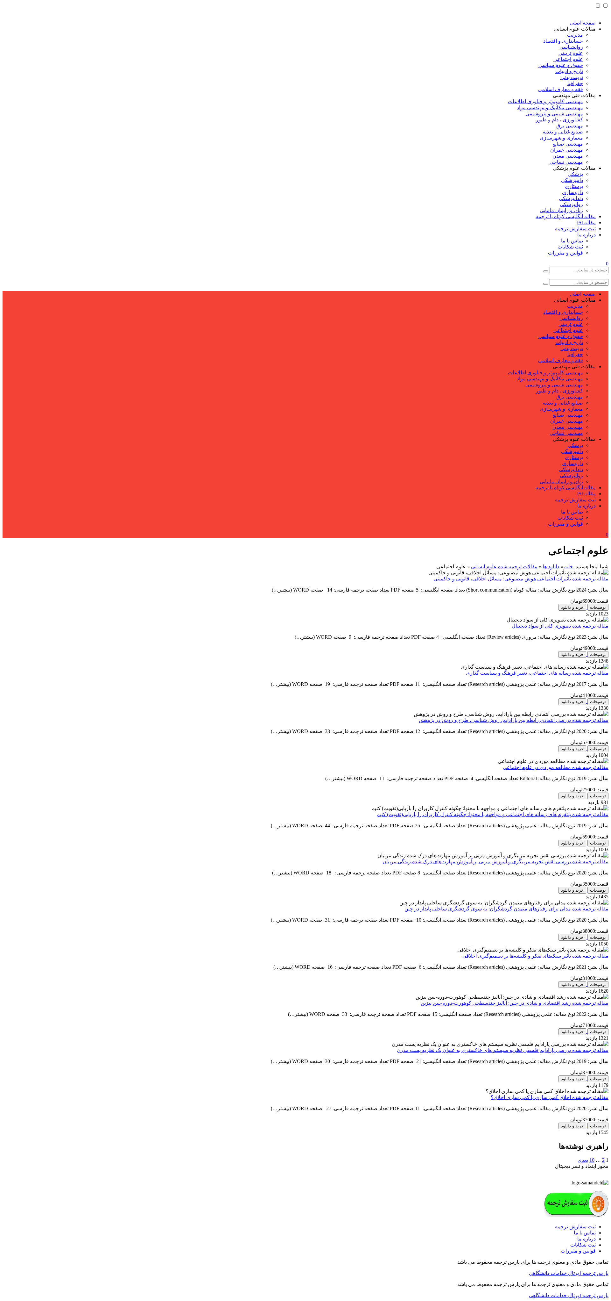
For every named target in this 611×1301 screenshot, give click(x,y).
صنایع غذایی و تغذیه (563, 131)
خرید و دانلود (572, 607)
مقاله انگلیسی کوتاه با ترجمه (566, 216)
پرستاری (574, 186)
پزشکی (575, 174)
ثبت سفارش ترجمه (575, 228)
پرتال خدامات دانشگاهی (554, 1273)
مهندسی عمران (566, 150)
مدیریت (575, 35)
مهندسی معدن (567, 156)
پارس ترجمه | (593, 1273)
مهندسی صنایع (567, 144)
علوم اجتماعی (568, 59)
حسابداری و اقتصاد (563, 41)
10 (591, 1160)
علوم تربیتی (570, 53)
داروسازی (572, 192)
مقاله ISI (586, 222)
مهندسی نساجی (566, 162)
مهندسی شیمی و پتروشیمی (554, 113)
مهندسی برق (569, 125)
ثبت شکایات (570, 246)
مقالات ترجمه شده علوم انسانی (504, 566)
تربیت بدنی (571, 77)
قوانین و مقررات (565, 252)
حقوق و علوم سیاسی (560, 65)
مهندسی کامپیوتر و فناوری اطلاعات (545, 101)
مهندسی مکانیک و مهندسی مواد (550, 107)
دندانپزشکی (571, 198)
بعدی (583, 1160)
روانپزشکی (571, 204)
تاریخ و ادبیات (569, 71)
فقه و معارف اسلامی (560, 89)
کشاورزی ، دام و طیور (559, 119)
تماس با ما (572, 240)
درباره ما (586, 234)
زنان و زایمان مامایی (561, 210)
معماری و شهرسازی (561, 137)
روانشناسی (571, 47)
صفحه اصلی (583, 22)
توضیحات (598, 607)
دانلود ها (551, 566)
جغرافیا (575, 83)
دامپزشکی (572, 180)
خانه (568, 566)
